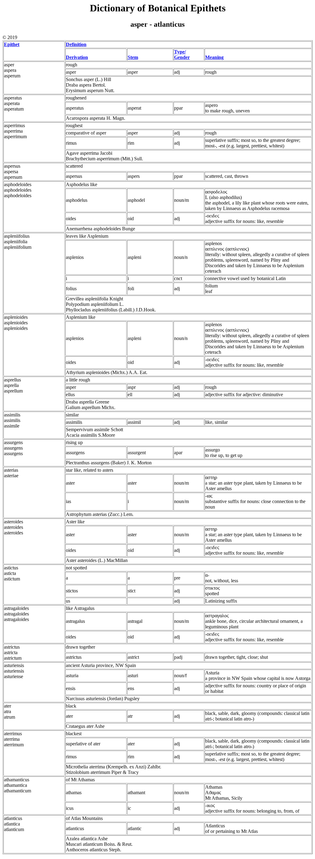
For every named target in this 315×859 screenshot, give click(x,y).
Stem (133, 57)
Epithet (11, 44)
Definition (76, 44)
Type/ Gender (182, 54)
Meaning (214, 57)
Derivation (77, 57)
